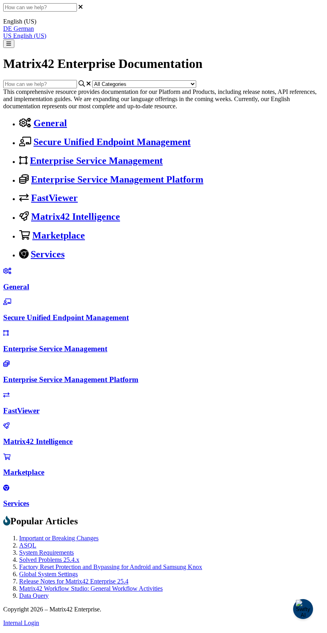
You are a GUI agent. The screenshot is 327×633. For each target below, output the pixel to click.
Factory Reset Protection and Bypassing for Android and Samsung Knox (110, 566)
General (50, 123)
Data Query (34, 595)
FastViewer (54, 198)
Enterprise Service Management (96, 160)
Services (48, 254)
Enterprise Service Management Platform (117, 179)
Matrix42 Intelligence (75, 216)
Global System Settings (48, 574)
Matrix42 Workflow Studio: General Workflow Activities (91, 588)
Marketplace (58, 235)
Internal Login (21, 622)
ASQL (27, 545)
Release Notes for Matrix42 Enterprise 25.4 (73, 581)
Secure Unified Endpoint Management (112, 142)
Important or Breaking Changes (58, 538)
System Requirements (46, 552)
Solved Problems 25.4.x (49, 559)
